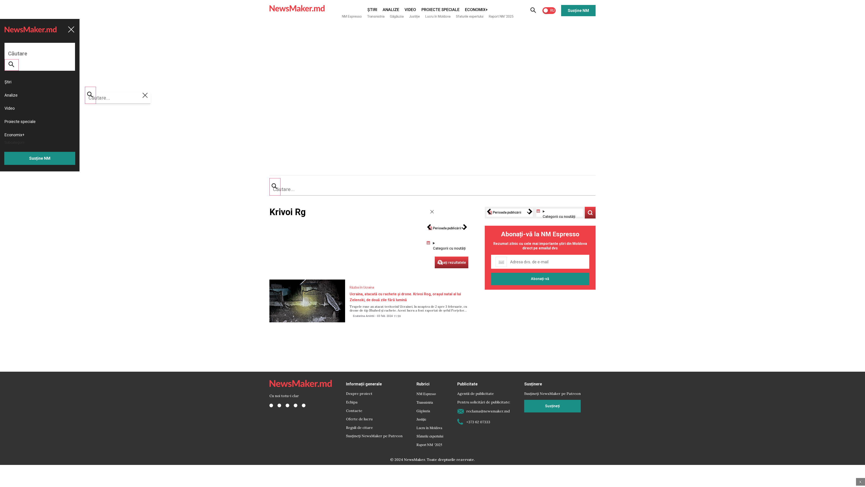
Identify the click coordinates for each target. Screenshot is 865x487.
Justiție (414, 16)
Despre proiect (359, 393)
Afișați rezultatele (590, 212)
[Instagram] (287, 405)
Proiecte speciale (440, 9)
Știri (372, 9)
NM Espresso (352, 16)
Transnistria (376, 16)
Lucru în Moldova (438, 16)
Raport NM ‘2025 (501, 16)
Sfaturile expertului (469, 16)
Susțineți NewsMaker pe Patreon (374, 436)
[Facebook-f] (271, 405)
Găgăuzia (397, 16)
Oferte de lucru (359, 419)
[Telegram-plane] (303, 405)
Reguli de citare (359, 427)
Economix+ (476, 9)
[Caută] (274, 186)
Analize (391, 9)
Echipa (351, 402)
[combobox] (432, 189)
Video (410, 9)
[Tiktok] (295, 405)
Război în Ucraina (362, 287)
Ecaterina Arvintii (363, 316)
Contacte (354, 410)
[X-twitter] (279, 405)
